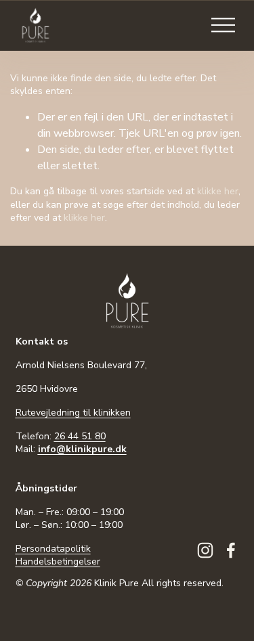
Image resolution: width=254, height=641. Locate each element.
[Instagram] (205, 550)
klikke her (217, 191)
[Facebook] (231, 550)
